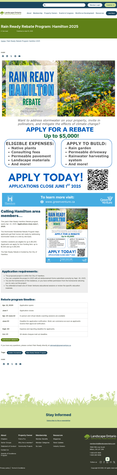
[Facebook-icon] (104, 462)
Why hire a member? (25, 442)
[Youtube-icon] (111, 462)
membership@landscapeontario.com (102, 443)
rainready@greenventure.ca (60, 345)
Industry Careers (59, 446)
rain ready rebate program (36, 353)
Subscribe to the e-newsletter (58, 420)
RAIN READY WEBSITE (10, 340)
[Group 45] (114, 462)
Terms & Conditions (18, 468)
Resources (58, 435)
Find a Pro (22, 439)
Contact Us (5, 450)
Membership (41, 435)
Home (3, 41)
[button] (3, 56)
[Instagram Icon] (101, 462)
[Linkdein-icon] (107, 462)
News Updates (58, 442)
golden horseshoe (14, 353)
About (3, 435)
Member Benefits (42, 439)
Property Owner (25, 435)
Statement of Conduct (8, 446)
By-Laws (39, 446)
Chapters (4, 439)
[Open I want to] (113, 5)
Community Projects (25, 446)
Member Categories (42, 442)
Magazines (57, 439)
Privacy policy (5, 468)
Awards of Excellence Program (8, 454)
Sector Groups (6, 442)
